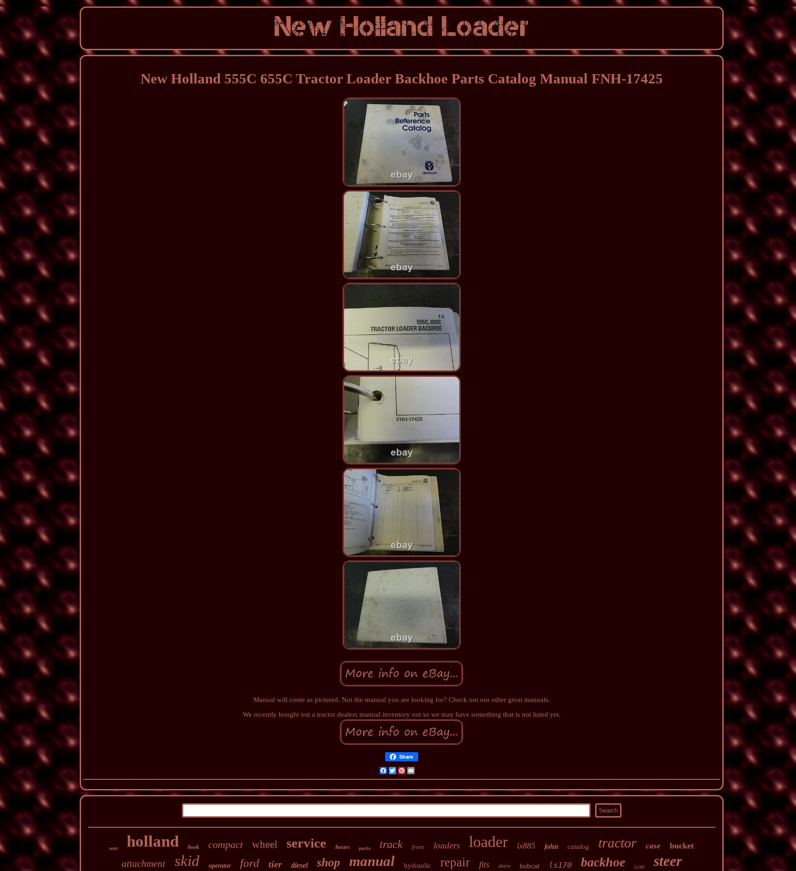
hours (342, 846)
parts (364, 848)
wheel (264, 844)
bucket (682, 845)
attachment (143, 863)
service (306, 843)
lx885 (526, 845)
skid (187, 861)
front (418, 846)
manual (372, 861)
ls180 (639, 867)
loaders (446, 845)
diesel (299, 865)
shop (328, 862)
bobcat (529, 866)
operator (220, 865)
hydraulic (417, 865)
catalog (578, 846)
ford (249, 863)
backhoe (603, 862)
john (551, 846)
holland (153, 841)
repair (455, 862)
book (193, 847)
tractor (617, 842)
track (391, 844)
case (653, 846)
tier (275, 864)
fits (484, 864)
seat (113, 848)
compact (225, 844)
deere (504, 866)
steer (668, 861)
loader (488, 841)
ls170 (560, 865)
